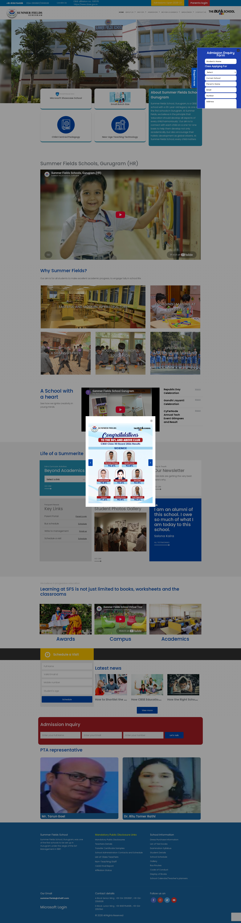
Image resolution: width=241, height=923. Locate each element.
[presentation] (90, 462)
